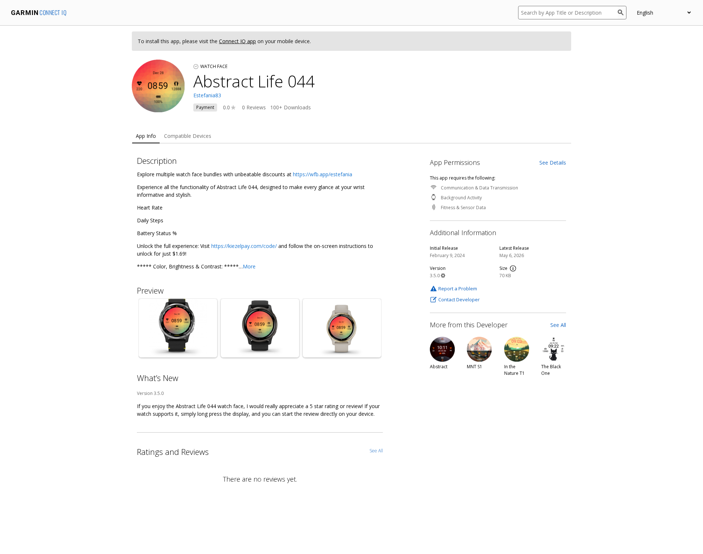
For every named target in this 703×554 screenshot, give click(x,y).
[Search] (622, 12)
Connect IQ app (237, 41)
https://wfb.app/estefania (322, 174)
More (249, 266)
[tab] (146, 136)
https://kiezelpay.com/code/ (244, 245)
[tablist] (351, 136)
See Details (552, 162)
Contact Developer (459, 299)
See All (558, 324)
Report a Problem (457, 288)
